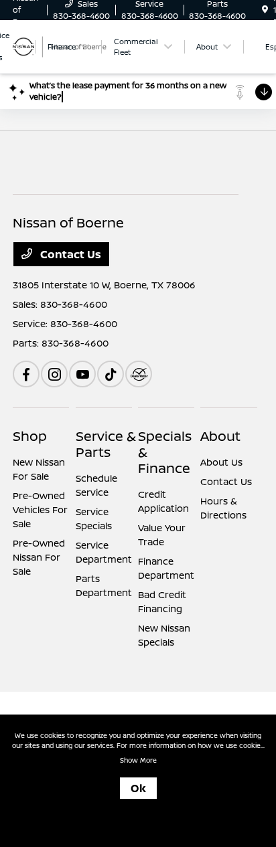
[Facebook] (26, 374)
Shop (30, 436)
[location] (265, 9)
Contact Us (69, 254)
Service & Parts (106, 444)
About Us (221, 462)
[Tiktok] (110, 374)
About (220, 436)
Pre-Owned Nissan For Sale (39, 557)
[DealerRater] (138, 374)
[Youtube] (82, 374)
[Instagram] (54, 374)
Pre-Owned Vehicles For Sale (40, 509)
